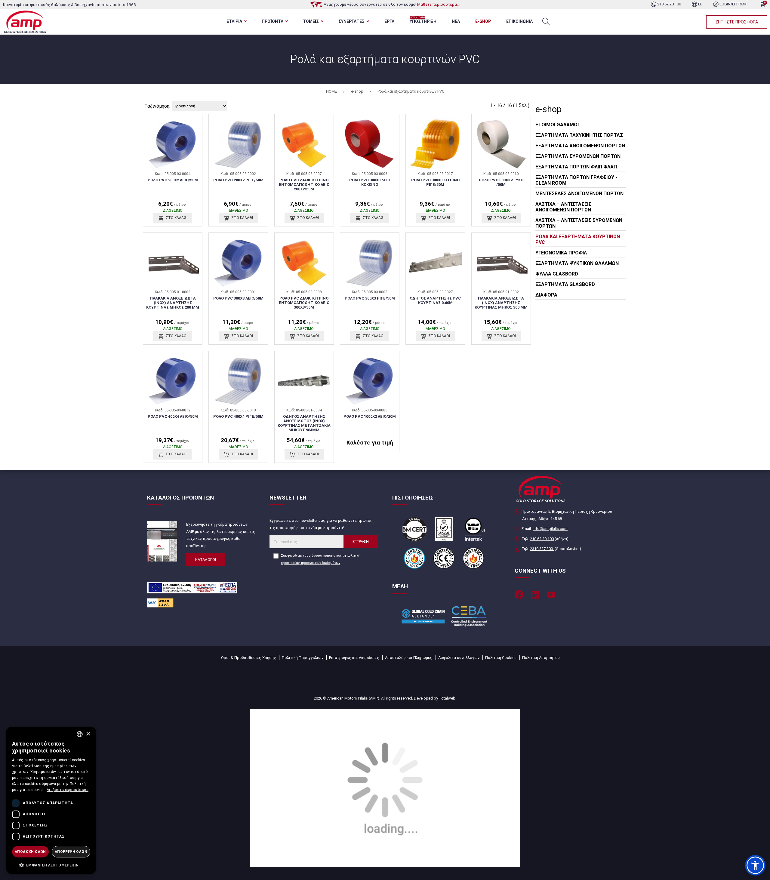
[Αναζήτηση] (546, 21)
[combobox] (80, 734)
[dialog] (51, 800)
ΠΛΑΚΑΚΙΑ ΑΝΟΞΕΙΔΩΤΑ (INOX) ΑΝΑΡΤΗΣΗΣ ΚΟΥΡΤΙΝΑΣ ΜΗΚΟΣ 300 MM (501, 302)
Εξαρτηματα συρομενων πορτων (578, 156)
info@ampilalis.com (550, 528)
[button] (755, 865)
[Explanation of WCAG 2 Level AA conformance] (160, 602)
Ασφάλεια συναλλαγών (458, 657)
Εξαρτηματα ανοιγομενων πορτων (580, 146)
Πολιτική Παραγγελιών (302, 657)
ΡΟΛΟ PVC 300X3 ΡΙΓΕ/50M (370, 298)
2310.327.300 (542, 548)
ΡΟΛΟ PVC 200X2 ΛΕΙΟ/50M (173, 180)
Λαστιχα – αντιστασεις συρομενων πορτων (578, 223)
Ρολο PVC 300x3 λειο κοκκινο (369, 182)
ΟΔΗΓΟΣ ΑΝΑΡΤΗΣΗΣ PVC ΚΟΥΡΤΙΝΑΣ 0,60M (435, 300)
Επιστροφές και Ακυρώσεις (354, 657)
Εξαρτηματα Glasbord (565, 284)
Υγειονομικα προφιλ (561, 253)
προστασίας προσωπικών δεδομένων (310, 563)
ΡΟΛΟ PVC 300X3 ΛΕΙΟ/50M (238, 298)
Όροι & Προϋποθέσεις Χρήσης (248, 657)
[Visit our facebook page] (519, 594)
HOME (331, 91)
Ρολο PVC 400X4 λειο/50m (173, 416)
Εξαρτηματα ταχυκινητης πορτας (579, 135)
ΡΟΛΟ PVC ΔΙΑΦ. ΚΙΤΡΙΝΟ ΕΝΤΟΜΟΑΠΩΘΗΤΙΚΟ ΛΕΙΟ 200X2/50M (304, 184)
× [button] (88, 734)
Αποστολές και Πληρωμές (409, 657)
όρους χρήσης (323, 556)
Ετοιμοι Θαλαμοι (557, 125)
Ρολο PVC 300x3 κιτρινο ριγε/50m (435, 182)
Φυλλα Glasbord (556, 274)
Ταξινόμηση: (157, 106)
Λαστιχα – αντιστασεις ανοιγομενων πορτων (563, 207)
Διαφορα (546, 295)
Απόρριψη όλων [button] (71, 852)
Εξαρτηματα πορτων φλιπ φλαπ (576, 167)
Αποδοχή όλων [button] (30, 852)
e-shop (357, 91)
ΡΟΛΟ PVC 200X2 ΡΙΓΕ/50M (238, 180)
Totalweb (447, 698)
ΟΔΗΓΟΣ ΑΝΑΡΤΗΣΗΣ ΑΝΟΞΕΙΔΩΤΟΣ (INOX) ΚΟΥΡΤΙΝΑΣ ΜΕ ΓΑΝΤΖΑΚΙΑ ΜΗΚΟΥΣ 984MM (304, 423)
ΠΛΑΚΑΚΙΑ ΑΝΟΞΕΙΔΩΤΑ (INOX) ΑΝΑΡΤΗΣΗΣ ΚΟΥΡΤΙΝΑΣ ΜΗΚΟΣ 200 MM (172, 302)
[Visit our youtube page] (551, 594)
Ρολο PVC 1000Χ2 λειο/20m (369, 416)
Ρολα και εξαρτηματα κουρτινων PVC (577, 239)
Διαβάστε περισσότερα (67, 790)
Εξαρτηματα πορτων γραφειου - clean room (576, 180)
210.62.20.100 (542, 539)
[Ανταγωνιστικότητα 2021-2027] (385, 788)
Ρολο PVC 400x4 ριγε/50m (238, 416)
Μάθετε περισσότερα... (438, 4)
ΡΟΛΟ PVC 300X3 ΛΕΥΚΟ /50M (501, 182)
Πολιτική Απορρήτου (541, 657)
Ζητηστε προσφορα (736, 22)
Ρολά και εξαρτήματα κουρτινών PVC (410, 91)
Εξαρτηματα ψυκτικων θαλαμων (577, 263)
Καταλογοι (205, 559)
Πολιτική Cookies (500, 657)
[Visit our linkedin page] (535, 594)
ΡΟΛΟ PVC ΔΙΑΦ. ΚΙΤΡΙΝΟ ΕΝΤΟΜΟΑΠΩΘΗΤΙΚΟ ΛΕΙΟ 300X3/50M (304, 302)
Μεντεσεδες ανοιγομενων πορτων (579, 193)
